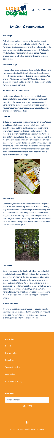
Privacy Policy (11, 353)
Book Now (9, 360)
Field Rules (10, 374)
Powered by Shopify (37, 429)
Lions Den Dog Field (22, 429)
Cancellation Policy (13, 381)
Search (8, 345)
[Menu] (49, 10)
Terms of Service (12, 367)
